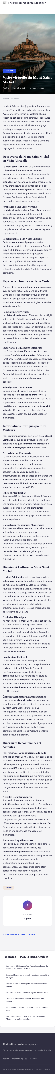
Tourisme (9, 71)
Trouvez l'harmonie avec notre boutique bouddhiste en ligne (27, 976)
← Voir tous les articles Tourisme (19, 934)
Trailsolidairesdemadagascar (24, 2)
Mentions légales (19, 1058)
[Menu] (5, 12)
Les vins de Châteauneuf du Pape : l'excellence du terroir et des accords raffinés (27, 967)
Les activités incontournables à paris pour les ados (27, 992)
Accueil (6, 99)
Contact (33, 1058)
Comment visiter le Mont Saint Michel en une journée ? (25, 999)
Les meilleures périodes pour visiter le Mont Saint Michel (26, 985)
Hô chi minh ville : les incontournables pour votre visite (27, 1008)
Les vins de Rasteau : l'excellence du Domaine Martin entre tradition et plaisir (25, 1017)
